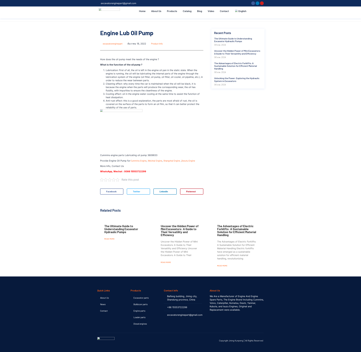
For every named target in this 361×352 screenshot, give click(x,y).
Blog (199, 11)
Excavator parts (141, 297)
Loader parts (139, 317)
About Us (156, 11)
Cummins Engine (138, 160)
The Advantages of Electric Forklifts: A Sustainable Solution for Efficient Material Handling (236, 230)
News (103, 304)
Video (211, 11)
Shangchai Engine (171, 160)
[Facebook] (253, 3)
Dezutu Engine (188, 160)
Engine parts (139, 310)
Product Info (157, 43)
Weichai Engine (155, 160)
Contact (224, 11)
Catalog (187, 11)
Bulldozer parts (140, 304)
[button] (111, 191)
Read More (109, 239)
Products (172, 11)
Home (142, 11)
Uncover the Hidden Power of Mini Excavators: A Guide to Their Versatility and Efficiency (180, 230)
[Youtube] (262, 3)
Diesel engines (140, 323)
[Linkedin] (257, 3)
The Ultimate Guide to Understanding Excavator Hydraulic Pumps (121, 229)
